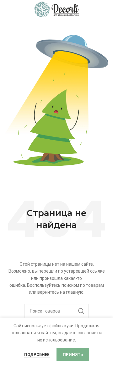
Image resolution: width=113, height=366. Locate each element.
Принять (73, 354)
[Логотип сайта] (56, 9)
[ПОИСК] (81, 311)
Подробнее (37, 354)
